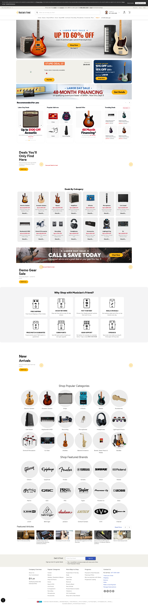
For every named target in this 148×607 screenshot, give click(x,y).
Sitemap (109, 601)
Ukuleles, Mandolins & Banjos (56, 577)
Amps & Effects (50, 17)
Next (129, 527)
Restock (68, 582)
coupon (62, 7)
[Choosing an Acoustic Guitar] (64, 534)
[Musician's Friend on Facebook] (104, 591)
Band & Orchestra (82, 450)
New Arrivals (69, 586)
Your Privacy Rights (92, 601)
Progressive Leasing (90, 579)
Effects (83, 408)
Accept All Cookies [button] (140, 3)
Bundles (118, 450)
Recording (73, 17)
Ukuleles (65, 450)
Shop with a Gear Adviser (73, 595)
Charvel (118, 521)
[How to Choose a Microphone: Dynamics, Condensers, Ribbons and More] (103, 534)
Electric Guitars (29, 408)
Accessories (87, 17)
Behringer (47, 521)
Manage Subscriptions (109, 587)
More (92, 17)
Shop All (24, 169)
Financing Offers (89, 575)
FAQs (105, 582)
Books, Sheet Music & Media (101, 451)
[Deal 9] (34, 139)
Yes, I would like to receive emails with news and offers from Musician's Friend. (82, 562)
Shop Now (74, 45)
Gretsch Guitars (83, 521)
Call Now (110, 572)
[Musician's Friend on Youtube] (110, 591)
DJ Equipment (51, 588)
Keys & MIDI (61, 17)
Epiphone (47, 479)
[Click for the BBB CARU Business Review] (39, 602)
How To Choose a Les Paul (23, 540)
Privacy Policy (39, 2)
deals (54, 7)
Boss (118, 500)
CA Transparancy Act (102, 601)
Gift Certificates (70, 593)
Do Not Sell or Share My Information (51, 601)
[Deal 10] (35, 139)
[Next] (131, 164)
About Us (31, 572)
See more (125, 107)
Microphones (80, 17)
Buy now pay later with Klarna (93, 577)
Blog (140, 7)
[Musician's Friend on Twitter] (107, 591)
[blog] (37, 578)
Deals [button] (97, 17)
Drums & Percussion (29, 450)
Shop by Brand (70, 584)
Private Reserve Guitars (72, 588)
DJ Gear (47, 450)
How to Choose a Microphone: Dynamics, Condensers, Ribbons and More (102, 542)
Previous (125, 527)
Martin (29, 500)
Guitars (39, 17)
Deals (67, 575)
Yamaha (83, 479)
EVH (100, 521)
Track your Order (108, 575)
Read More (118, 527)
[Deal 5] (30, 139)
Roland (119, 479)
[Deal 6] (31, 139)
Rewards (135, 7)
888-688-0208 (84, 7)
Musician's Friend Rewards (92, 572)
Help (144, 7)
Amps (65, 408)
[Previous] (41, 164)
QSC (47, 500)
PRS (65, 500)
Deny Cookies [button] (130, 3)
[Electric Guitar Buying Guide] (122, 534)
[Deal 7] (32, 139)
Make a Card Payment (109, 584)
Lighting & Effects (119, 429)
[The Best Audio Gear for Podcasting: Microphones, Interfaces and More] (45, 534)
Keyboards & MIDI (47, 429)
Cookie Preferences (10, 4)
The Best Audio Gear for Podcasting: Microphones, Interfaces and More (42, 542)
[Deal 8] (33, 139)
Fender (65, 479)
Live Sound (68, 17)
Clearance (69, 591)
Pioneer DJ (100, 500)
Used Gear (69, 577)
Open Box (69, 579)
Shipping (105, 577)
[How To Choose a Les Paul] (25, 534)
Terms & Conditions (83, 601)
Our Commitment (34, 575)
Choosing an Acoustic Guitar (63, 540)
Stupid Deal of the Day (72, 572)
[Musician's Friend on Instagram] (113, 591)
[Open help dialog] (3, 600)
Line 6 (29, 521)
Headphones (101, 429)
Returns (105, 580)
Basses (44, 17)
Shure (101, 479)
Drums (56, 17)
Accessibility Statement (67, 603)
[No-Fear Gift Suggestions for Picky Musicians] (83, 534)
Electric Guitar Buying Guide (120, 540)
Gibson (29, 479)
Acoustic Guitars (47, 408)
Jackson (65, 521)
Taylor (83, 500)
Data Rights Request (64, 601)
